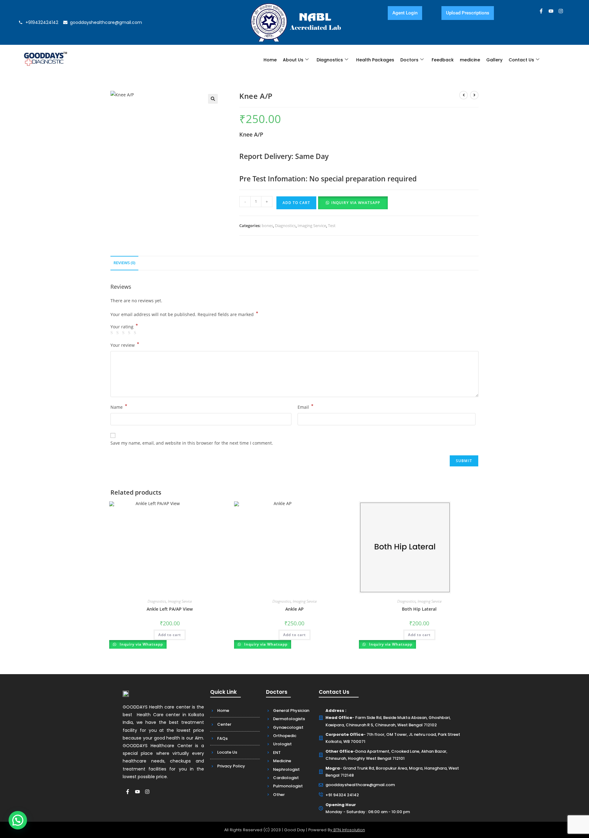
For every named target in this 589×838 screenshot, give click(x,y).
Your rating (124, 327)
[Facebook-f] (541, 11)
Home (270, 60)
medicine (470, 60)
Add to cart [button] (169, 634)
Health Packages (375, 60)
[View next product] (474, 95)
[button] (213, 99)
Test (332, 225)
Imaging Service (312, 225)
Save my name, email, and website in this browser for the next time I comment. (191, 443)
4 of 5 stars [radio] (130, 333)
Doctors (409, 60)
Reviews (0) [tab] (124, 262)
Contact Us (521, 60)
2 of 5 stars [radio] (118, 333)
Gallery (494, 60)
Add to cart (296, 202)
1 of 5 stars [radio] (112, 333)
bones (267, 225)
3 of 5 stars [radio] (124, 333)
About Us (293, 60)
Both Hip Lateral (419, 609)
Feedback (443, 60)
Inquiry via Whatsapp (355, 202)
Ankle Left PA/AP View (170, 609)
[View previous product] (463, 95)
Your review (124, 344)
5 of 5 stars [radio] (136, 333)
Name (118, 406)
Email (306, 406)
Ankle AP (294, 609)
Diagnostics (330, 60)
